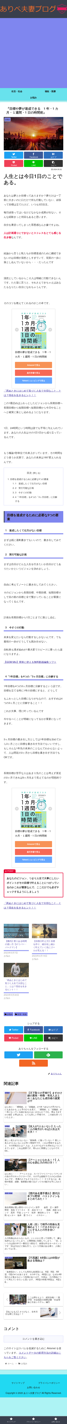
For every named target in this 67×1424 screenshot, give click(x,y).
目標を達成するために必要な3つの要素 (29, 479)
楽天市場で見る (33, 372)
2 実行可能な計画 (24, 487)
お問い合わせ (33, 1387)
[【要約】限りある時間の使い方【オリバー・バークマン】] (16, 931)
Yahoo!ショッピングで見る (33, 380)
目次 (29, 472)
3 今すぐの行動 (23, 492)
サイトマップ (18, 1382)
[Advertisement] (33, 53)
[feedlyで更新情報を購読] (48, 1054)
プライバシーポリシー (49, 1382)
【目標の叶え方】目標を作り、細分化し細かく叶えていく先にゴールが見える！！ (44, 945)
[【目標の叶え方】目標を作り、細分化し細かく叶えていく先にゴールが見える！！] (44, 931)
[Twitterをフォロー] (18, 1054)
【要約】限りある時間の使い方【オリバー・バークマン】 (16, 944)
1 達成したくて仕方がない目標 (31, 483)
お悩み (9, 1014)
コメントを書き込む (33, 1338)
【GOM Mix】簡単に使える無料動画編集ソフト (30, 662)
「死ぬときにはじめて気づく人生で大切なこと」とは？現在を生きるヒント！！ (16, 984)
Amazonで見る (33, 365)
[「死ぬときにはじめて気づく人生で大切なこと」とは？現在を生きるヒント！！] (16, 970)
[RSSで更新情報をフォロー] (33, 1063)
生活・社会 (22, 1014)
